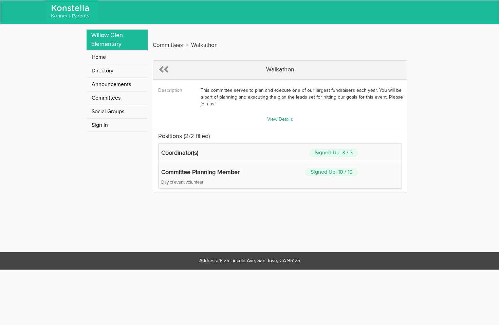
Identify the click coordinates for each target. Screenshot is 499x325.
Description (170, 90)
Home (99, 57)
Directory (102, 70)
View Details (280, 119)
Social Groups (108, 111)
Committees (106, 98)
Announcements (111, 84)
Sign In (100, 125)
